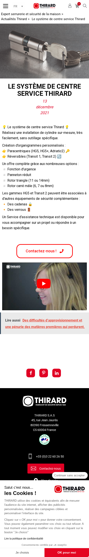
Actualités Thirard (14, 19)
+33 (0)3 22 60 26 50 (50, 456)
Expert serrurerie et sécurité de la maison (30, 14)
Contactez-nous (50, 468)
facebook (30, 373)
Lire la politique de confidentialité (23, 538)
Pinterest (43, 373)
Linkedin (56, 373)
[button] (44, 251)
